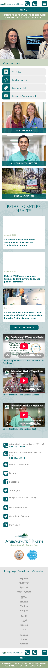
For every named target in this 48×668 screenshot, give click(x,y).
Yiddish (24, 606)
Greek (24, 639)
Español (24, 578)
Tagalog (24, 634)
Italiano (24, 601)
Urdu (24, 629)
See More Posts (24, 327)
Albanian (24, 643)
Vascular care (12, 63)
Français (24, 624)
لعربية (24, 620)
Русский (24, 587)
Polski (24, 616)
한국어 (24, 597)
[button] (44, 3)
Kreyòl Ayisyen (24, 591)
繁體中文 (24, 582)
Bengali (24, 610)
